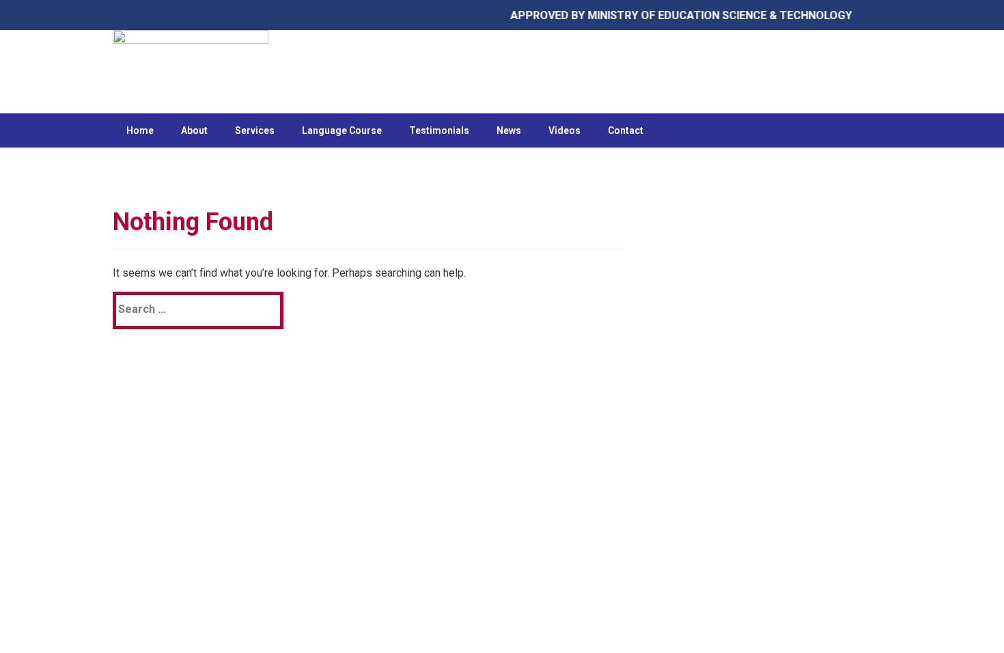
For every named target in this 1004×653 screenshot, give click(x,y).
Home (140, 130)
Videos (564, 130)
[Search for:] (180, 308)
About (194, 130)
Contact (625, 130)
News (509, 130)
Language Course (342, 130)
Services (255, 130)
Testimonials (439, 130)
